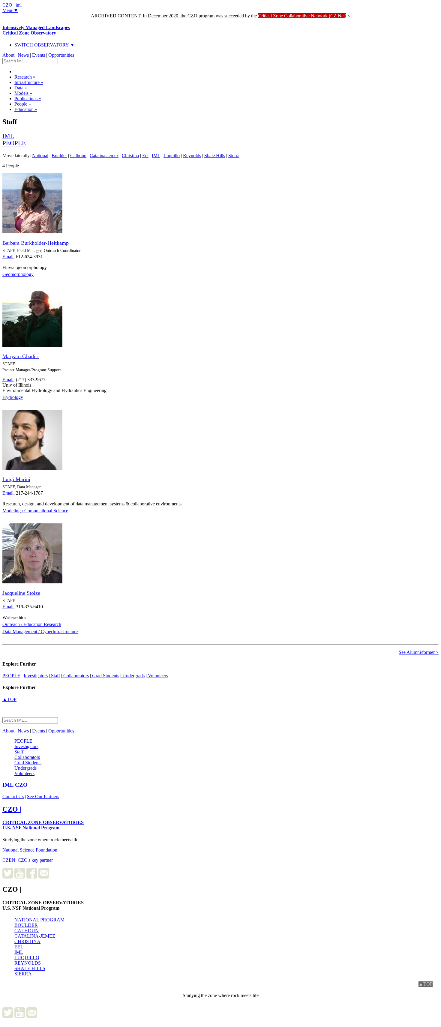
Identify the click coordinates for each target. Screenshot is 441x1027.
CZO (15, 785)
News (23, 55)
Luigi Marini (16, 479)
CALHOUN (26, 930)
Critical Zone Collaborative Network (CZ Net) (302, 15)
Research (24, 76)
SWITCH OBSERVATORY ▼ (44, 44)
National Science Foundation (29, 849)
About (8, 55)
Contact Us (13, 796)
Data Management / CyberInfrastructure (40, 631)
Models (23, 93)
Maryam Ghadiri (20, 356)
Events (38, 55)
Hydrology (12, 397)
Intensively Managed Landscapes (36, 30)
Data (20, 87)
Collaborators (75, 675)
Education (25, 109)
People (22, 103)
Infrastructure (28, 82)
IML (18, 952)
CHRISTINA (27, 941)
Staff (55, 675)
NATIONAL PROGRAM (39, 919)
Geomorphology (18, 274)
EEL (18, 946)
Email (8, 256)
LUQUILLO (26, 957)
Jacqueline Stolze (21, 593)
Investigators (36, 675)
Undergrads (133, 675)
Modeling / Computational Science (35, 510)
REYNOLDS (27, 963)
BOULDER (26, 925)
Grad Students (105, 675)
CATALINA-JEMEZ (34, 936)
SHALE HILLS (29, 968)
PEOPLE (11, 675)
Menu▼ (10, 10)
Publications (27, 98)
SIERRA (23, 973)
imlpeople (14, 139)
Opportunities (61, 55)
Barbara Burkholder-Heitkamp (35, 243)
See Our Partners (43, 796)
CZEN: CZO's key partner (27, 860)
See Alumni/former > (419, 652)
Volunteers (157, 675)
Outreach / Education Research (31, 624)
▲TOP (9, 699)
